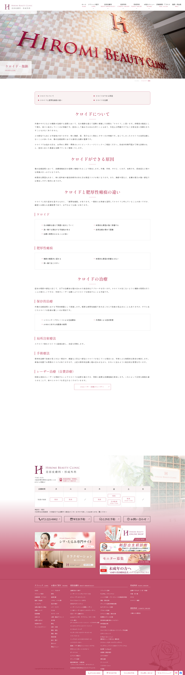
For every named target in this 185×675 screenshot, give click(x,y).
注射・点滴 (54, 627)
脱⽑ (52, 623)
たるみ (53, 610)
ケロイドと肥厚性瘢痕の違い (51, 100)
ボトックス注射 (74, 659)
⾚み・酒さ (54, 640)
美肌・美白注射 (104, 600)
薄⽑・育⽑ (54, 630)
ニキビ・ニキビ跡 (56, 600)
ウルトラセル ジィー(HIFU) (78, 600)
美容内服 (53, 637)
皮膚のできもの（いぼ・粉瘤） (139, 590)
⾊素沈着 (53, 597)
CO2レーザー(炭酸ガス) (77, 614)
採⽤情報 (37, 614)
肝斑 (52, 594)
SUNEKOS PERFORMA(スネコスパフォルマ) (82, 668)
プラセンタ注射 (104, 610)
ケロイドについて (47, 96)
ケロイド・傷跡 (134, 600)
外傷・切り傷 (134, 594)
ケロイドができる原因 (104, 96)
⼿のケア (53, 643)
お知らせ (37, 617)
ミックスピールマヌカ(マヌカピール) (81, 639)
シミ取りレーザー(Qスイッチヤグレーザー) (82, 610)
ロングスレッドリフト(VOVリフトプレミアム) (113, 646)
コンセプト (38, 604)
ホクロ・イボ (55, 614)
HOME (137, 81)
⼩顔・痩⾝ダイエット (57, 617)
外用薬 (102, 669)
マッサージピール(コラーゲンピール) (81, 632)
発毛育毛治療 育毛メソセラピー (109, 620)
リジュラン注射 (104, 590)
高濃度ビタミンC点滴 (106, 617)
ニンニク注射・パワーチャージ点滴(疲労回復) (113, 597)
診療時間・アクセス (40, 597)
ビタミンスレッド (105, 633)
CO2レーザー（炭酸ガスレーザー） (92, 387)
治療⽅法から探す (75, 590)
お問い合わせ (38, 620)
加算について (38, 610)
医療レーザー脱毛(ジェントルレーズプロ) (82, 646)
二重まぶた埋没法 (135, 613)
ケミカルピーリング (76, 629)
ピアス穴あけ (104, 656)
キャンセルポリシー (40, 627)
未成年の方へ (38, 623)
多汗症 (53, 620)
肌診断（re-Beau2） (106, 649)
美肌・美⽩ (54, 633)
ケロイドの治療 (102, 100)
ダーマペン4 (73, 652)
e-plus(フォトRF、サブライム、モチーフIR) (82, 617)
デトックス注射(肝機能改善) (108, 604)
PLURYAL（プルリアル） (107, 594)
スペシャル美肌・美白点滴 (108, 614)
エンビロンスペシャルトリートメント (81, 626)
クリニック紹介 (39, 594)
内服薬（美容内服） (106, 652)
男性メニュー (55, 647)
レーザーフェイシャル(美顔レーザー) (81, 607)
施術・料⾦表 (38, 600)
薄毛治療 (103, 659)
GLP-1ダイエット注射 (106, 607)
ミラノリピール (74, 636)
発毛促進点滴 (104, 623)
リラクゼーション (105, 665)
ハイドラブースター (76, 642)
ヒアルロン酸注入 (75, 656)
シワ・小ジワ (55, 607)
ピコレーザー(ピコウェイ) (77, 597)
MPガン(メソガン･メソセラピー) (79, 649)
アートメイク (104, 662)
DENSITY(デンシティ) (76, 604)
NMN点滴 (103, 627)
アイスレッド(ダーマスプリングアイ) (111, 642)
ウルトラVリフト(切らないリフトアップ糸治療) (114, 630)
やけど (132, 597)
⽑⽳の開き (54, 604)
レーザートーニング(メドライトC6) (80, 594)
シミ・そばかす (55, 590)
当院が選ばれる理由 (40, 607)
